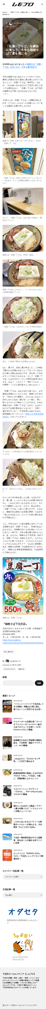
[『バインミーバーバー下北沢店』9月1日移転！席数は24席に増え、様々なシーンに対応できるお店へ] (7, 706)
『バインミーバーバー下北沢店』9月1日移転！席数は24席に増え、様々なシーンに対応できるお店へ (28, 706)
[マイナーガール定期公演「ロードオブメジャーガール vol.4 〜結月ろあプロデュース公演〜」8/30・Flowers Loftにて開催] (7, 722)
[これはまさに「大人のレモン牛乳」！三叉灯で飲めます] (7, 759)
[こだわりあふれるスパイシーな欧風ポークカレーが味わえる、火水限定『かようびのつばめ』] (7, 822)
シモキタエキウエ (9, 669)
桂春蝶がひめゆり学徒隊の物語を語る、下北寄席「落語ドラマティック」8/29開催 (27, 743)
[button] (4, 4)
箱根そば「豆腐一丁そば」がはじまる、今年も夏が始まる (22, 65)
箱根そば (21, 669)
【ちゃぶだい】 (18, 959)
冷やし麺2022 (8, 652)
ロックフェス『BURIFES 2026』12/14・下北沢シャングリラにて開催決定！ (28, 856)
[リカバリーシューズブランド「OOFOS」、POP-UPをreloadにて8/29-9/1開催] (7, 791)
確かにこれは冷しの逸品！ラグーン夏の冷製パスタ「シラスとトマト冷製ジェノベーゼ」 (27, 808)
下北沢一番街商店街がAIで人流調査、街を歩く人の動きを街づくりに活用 (27, 840)
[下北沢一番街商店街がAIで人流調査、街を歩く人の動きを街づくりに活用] (7, 838)
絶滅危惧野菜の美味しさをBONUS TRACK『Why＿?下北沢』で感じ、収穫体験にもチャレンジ (28, 776)
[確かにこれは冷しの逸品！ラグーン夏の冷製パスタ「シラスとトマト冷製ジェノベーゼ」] (7, 806)
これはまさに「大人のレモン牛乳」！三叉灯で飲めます (26, 759)
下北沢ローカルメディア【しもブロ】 (19, 974)
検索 (5, 677)
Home (4, 12)
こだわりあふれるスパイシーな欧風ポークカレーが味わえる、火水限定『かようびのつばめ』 (27, 824)
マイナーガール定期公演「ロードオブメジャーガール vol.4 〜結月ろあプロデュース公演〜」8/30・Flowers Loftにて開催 (27, 725)
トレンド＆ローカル (20, 957)
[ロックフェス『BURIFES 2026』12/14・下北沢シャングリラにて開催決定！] (7, 855)
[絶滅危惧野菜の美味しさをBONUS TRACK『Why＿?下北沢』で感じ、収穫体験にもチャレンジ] (7, 773)
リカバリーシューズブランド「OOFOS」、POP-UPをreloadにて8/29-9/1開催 (28, 791)
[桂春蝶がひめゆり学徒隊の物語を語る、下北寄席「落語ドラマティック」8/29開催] (7, 742)
